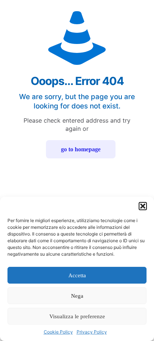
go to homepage (81, 149)
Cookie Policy (58, 332)
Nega (77, 296)
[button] (143, 206)
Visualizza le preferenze (77, 316)
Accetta (77, 275)
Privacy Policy (92, 332)
